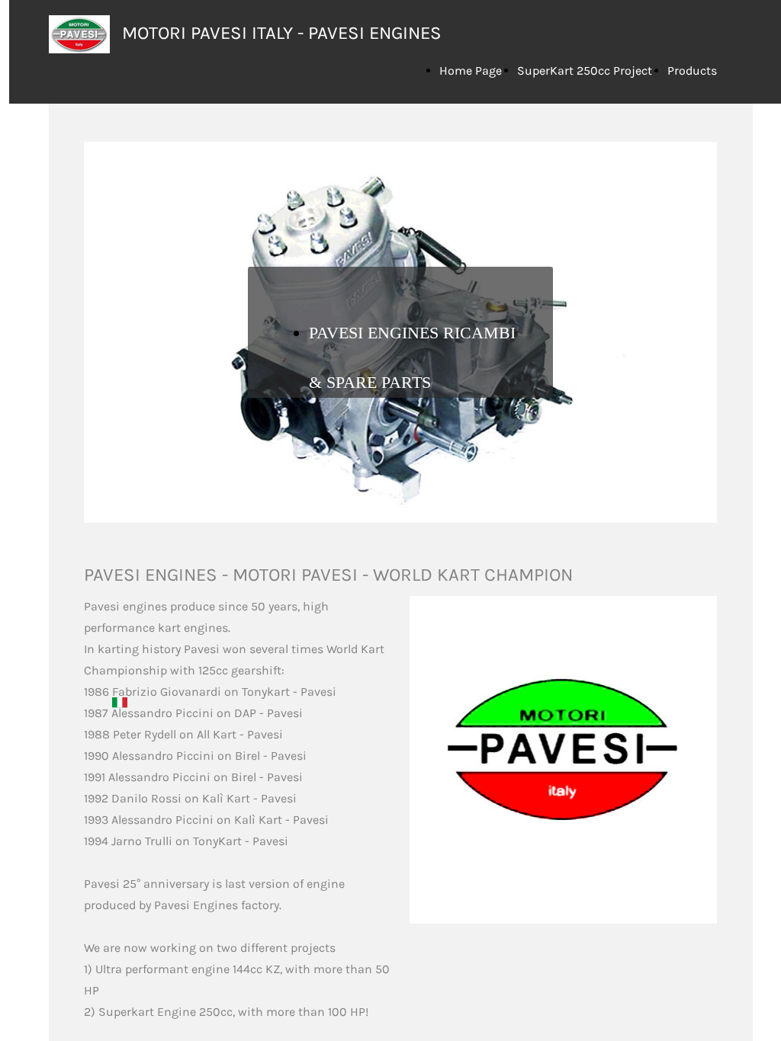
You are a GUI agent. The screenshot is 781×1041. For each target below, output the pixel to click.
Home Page (470, 70)
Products (692, 70)
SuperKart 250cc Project (584, 70)
